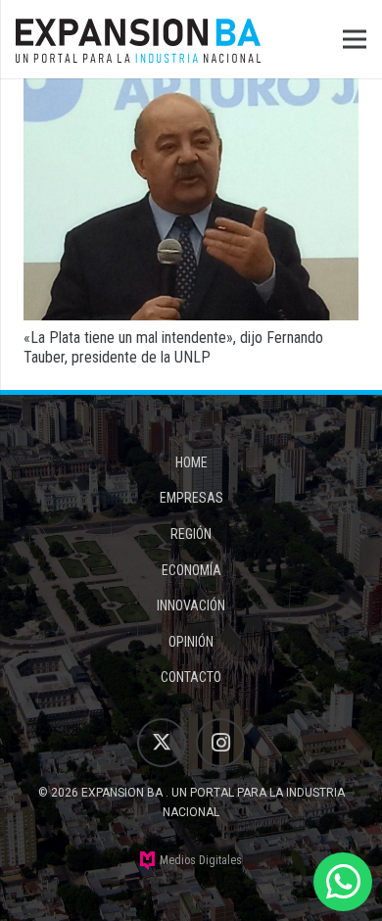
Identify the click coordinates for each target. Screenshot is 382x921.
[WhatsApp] (342, 881)
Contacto (191, 677)
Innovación (191, 605)
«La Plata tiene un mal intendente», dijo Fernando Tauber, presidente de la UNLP (173, 346)
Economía (191, 570)
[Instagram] (220, 742)
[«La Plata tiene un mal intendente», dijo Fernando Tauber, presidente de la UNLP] (191, 91)
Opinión (191, 642)
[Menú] (354, 39)
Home (191, 462)
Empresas (191, 498)
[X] (161, 742)
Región (191, 534)
